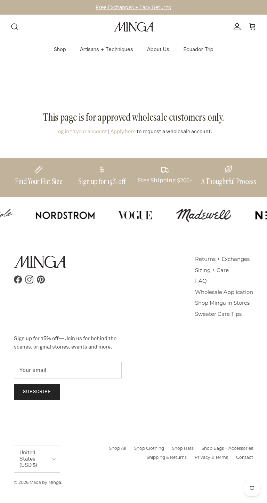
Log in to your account (81, 131)
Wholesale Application (224, 292)
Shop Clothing (149, 448)
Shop (60, 49)
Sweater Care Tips (218, 314)
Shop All (117, 448)
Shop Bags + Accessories (227, 448)
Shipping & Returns (167, 457)
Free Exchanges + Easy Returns (133, 7)
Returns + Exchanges (222, 259)
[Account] (235, 27)
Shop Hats (183, 448)
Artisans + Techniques (106, 49)
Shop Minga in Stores (222, 303)
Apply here (123, 131)
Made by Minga (45, 482)
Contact (244, 457)
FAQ (201, 281)
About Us (158, 49)
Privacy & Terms (211, 457)
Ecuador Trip (198, 49)
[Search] (14, 27)
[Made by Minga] (134, 27)
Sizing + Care (212, 270)
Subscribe (37, 391)
